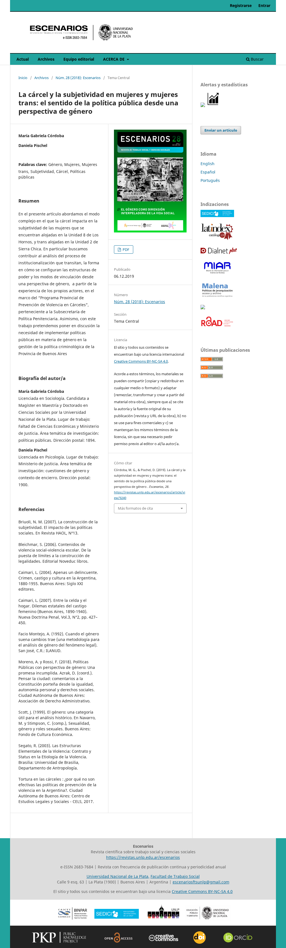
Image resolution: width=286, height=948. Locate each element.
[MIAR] (217, 273)
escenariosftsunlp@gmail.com (201, 882)
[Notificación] (203, 105)
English (207, 163)
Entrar (264, 5)
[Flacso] (203, 307)
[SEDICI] (217, 215)
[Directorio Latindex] (217, 239)
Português (210, 180)
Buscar (257, 59)
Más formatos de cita (135, 508)
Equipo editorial (78, 59)
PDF (125, 249)
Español (208, 172)
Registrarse (241, 5)
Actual (22, 59)
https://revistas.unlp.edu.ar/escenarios (143, 857)
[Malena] (217, 297)
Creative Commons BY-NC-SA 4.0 (141, 361)
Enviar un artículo (220, 130)
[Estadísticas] (213, 105)
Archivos (46, 59)
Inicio (22, 77)
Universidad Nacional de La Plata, (118, 876)
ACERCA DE (114, 59)
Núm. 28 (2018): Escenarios (78, 77)
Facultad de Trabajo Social (175, 876)
